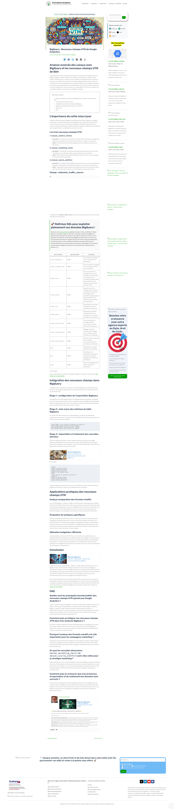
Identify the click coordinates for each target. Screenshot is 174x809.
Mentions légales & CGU (94, 789)
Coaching (111, 3)
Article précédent (51, 738)
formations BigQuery (64, 232)
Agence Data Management (54, 791)
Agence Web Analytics (53, 786)
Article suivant (98, 738)
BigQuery (66, 14)
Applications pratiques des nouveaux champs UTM (69, 106)
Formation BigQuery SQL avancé (116, 119)
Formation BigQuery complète (116, 61)
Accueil (56, 14)
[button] (64, 59)
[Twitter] (54, 729)
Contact (125, 3)
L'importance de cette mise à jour (64, 101)
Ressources (103, 3)
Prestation (118, 3)
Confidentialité (91, 791)
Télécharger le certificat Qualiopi (16, 792)
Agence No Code (52, 796)
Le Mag (60, 14)
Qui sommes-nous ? (93, 787)
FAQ (57, 110)
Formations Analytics (61, 3)
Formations (85, 3)
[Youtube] (53, 729)
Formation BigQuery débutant (116, 89)
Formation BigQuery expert (115, 147)
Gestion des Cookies (93, 794)
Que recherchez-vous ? (115, 15)
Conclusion (59, 108)
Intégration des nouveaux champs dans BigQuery (69, 104)
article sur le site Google (56, 586)
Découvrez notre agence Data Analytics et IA (117, 376)
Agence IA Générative (53, 793)
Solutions (94, 3)
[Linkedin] (51, 729)
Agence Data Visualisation (54, 789)
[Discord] (56, 729)
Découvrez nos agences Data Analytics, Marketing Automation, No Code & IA (67, 781)
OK (124, 17)
